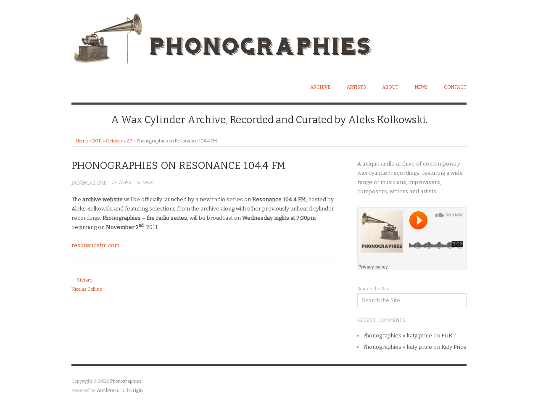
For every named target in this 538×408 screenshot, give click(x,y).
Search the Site (373, 289)
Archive (320, 87)
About (390, 87)
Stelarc (84, 280)
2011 (97, 141)
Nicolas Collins (86, 289)
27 (129, 141)
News (421, 87)
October (114, 141)
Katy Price (454, 347)
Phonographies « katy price (397, 335)
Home (82, 141)
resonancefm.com (95, 245)
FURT (448, 335)
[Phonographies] (239, 36)
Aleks (125, 182)
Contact (455, 87)
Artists (356, 87)
